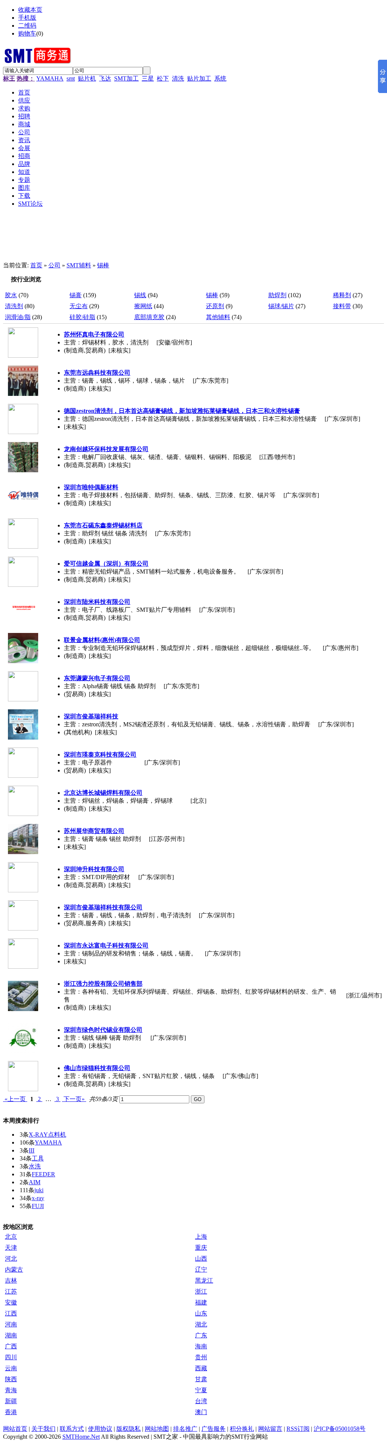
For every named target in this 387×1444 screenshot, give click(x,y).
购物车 (27, 33)
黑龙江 (204, 1280)
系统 (220, 78)
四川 (11, 1357)
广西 (11, 1346)
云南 (11, 1368)
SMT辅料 (79, 265)
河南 (11, 1324)
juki (38, 1190)
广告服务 (213, 1428)
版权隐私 (128, 1428)
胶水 (11, 295)
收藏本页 (30, 9)
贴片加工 (199, 78)
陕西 (11, 1379)
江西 (11, 1313)
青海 (11, 1390)
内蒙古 (14, 1269)
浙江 (201, 1291)
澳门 (201, 1412)
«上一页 (15, 1099)
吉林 (11, 1280)
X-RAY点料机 (47, 1134)
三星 (148, 78)
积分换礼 (242, 1428)
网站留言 (270, 1428)
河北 (11, 1258)
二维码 (27, 25)
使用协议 (100, 1428)
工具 (38, 1158)
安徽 (11, 1302)
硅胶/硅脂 (82, 317)
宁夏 (201, 1390)
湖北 (201, 1324)
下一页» (74, 1099)
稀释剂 (342, 295)
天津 (11, 1247)
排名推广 (185, 1428)
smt (71, 78)
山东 (201, 1313)
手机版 (27, 17)
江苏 (11, 1291)
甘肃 (201, 1379)
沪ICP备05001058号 (339, 1428)
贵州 (201, 1357)
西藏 (201, 1368)
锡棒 (103, 265)
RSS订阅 (298, 1428)
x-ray (38, 1198)
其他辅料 (218, 317)
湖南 (11, 1335)
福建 (201, 1302)
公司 (54, 265)
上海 (201, 1236)
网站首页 (15, 1428)
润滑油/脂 (18, 317)
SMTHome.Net (81, 1436)
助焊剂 (277, 295)
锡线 (140, 295)
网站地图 (157, 1428)
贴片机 (87, 78)
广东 (201, 1335)
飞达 (105, 78)
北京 (11, 1236)
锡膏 (76, 295)
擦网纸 (143, 306)
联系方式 (72, 1428)
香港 (11, 1412)
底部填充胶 (149, 317)
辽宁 (201, 1269)
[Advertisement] (188, 238)
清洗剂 (14, 306)
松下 (163, 78)
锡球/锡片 (281, 306)
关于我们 (43, 1428)
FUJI (38, 1206)
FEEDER (43, 1174)
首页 (36, 265)
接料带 (342, 306)
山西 (201, 1258)
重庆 (201, 1247)
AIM (34, 1182)
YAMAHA (49, 78)
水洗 (35, 1166)
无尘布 (79, 306)
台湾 (201, 1401)
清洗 (178, 78)
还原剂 (215, 306)
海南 (201, 1346)
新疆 (11, 1401)
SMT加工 (126, 78)
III (31, 1150)
